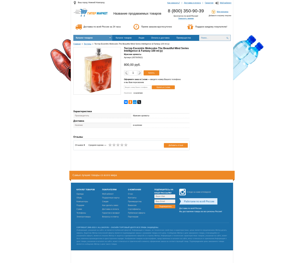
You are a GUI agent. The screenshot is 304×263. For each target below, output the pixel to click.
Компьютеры (82, 201)
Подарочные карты (111, 198)
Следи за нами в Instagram (199, 192)
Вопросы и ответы (110, 217)
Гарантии (209, 3)
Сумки (79, 209)
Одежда (80, 194)
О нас (130, 194)
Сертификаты (134, 209)
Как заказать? (173, 3)
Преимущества (183, 38)
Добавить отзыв (176, 145)
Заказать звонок (186, 18)
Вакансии (132, 205)
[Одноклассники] (130, 102)
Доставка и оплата (192, 3)
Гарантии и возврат (111, 213)
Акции (141, 38)
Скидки (105, 201)
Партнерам (133, 217)
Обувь (79, 198)
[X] (139, 102)
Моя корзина (222, 12)
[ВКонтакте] (126, 102)
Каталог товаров (84, 38)
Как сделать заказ (110, 205)
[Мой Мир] (135, 102)
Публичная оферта (136, 213)
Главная (77, 44)
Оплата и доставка (160, 38)
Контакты (132, 198)
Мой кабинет (225, 3)
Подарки (80, 205)
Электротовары (83, 217)
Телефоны (81, 213)
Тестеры (87, 44)
